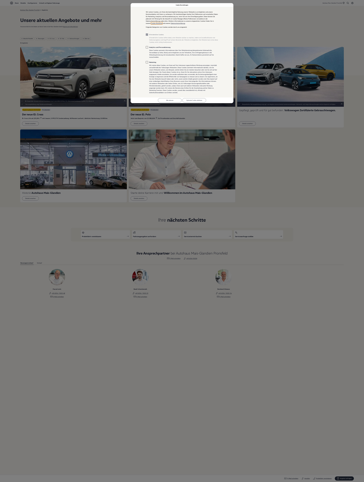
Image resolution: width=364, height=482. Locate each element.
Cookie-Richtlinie (156, 23)
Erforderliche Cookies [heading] (156, 35)
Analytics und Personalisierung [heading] (159, 47)
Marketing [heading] (152, 62)
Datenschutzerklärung (178, 23)
